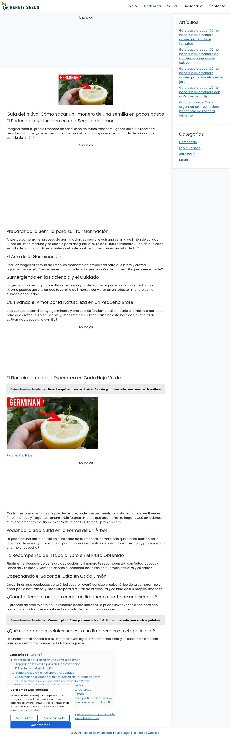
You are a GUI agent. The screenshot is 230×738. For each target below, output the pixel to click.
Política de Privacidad (97, 733)
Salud (172, 6)
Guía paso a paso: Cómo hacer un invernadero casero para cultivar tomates (199, 37)
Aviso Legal (122, 733)
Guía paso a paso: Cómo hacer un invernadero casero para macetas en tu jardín (201, 75)
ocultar (35, 655)
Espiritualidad (190, 148)
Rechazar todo (54, 718)
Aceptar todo (40, 725)
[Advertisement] (86, 42)
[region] (40, 708)
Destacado (192, 6)
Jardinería (152, 6)
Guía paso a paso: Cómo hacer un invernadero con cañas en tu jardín (199, 92)
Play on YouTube (19, 455)
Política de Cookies (146, 733)
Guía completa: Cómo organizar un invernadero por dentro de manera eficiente (199, 109)
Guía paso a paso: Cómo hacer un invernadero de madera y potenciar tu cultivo (199, 56)
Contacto (217, 6)
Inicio (132, 6)
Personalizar (24, 718)
